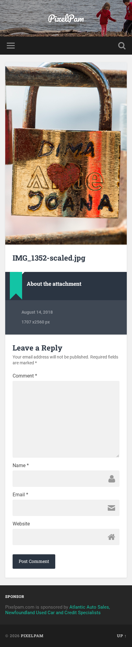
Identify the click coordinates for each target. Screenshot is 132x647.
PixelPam (66, 18)
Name (21, 465)
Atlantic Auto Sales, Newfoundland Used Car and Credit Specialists (57, 609)
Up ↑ (122, 635)
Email (20, 494)
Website (21, 523)
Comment (25, 376)
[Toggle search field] (122, 46)
